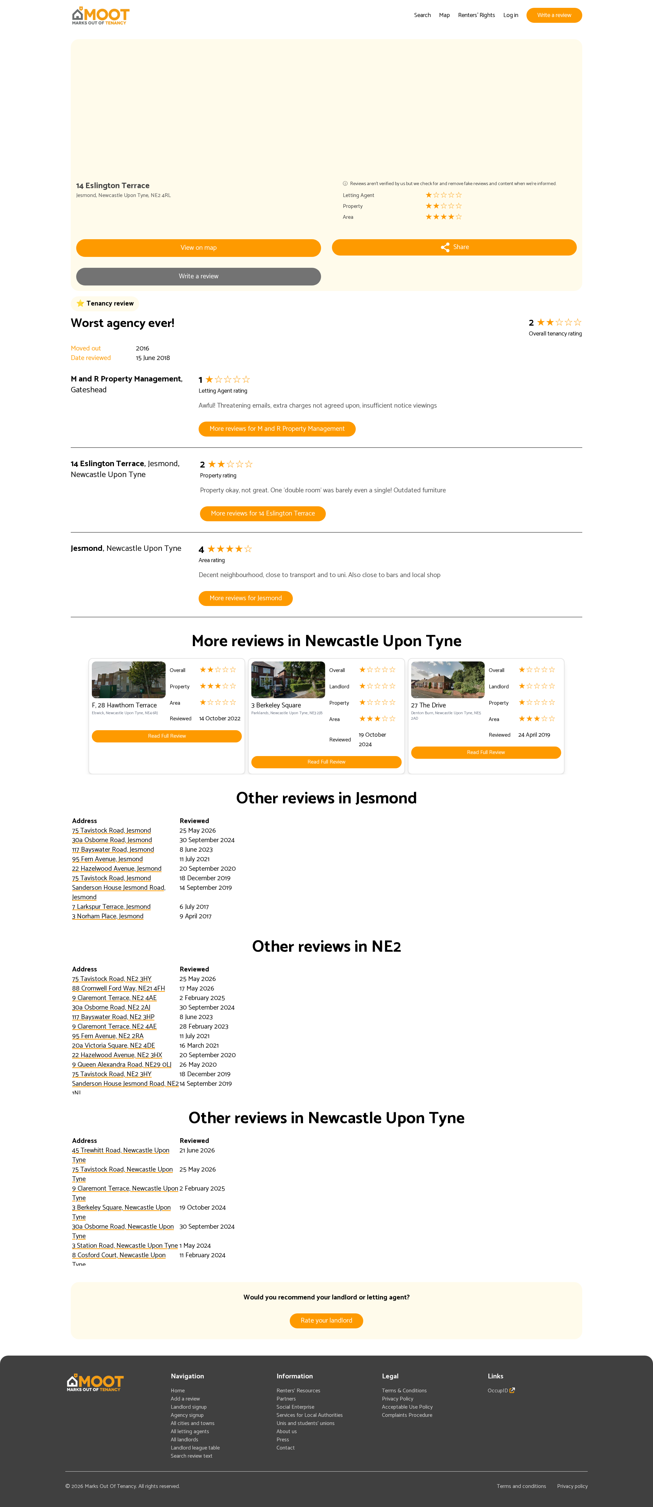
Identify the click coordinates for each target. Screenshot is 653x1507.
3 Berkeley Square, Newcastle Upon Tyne (121, 1212)
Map (444, 15)
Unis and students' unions (306, 1423)
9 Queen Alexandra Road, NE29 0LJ (121, 1064)
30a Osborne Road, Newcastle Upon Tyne (123, 1231)
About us (287, 1431)
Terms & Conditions (404, 1390)
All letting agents (190, 1431)
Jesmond (86, 195)
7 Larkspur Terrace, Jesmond (111, 907)
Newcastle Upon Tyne (123, 195)
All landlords (184, 1439)
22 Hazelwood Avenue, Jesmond (117, 868)
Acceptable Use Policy (407, 1407)
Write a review (554, 15)
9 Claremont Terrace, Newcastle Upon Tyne (125, 1193)
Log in (510, 15)
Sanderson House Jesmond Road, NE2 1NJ (125, 1088)
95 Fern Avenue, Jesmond (107, 859)
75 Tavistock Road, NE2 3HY (112, 979)
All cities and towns (193, 1423)
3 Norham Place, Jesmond (108, 916)
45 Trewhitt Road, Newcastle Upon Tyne (120, 1155)
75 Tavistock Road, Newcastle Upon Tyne (122, 1174)
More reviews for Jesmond (246, 598)
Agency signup (187, 1415)
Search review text (192, 1456)
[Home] (101, 15)
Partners (286, 1399)
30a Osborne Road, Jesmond (112, 840)
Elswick (98, 713)
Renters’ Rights (476, 15)
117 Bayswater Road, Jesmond (113, 849)
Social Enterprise (295, 1407)
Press (283, 1439)
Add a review (185, 1399)
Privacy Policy (397, 1399)
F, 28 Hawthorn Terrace (124, 705)
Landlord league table (195, 1448)
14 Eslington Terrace (107, 464)
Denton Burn (422, 713)
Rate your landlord (326, 1320)
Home (178, 1390)
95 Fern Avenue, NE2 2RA (108, 1036)
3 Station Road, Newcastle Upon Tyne (125, 1245)
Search (422, 15)
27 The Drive (428, 705)
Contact (286, 1448)
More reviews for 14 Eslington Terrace (263, 513)
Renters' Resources (298, 1390)
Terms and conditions (521, 1486)
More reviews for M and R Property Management (277, 429)
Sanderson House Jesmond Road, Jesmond (118, 892)
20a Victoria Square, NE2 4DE (113, 1045)
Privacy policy (572, 1486)
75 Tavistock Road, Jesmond (111, 830)
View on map (199, 247)
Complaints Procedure (407, 1415)
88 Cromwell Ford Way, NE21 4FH (118, 988)
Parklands (260, 713)
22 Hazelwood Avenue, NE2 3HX (117, 1055)
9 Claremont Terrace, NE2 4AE (114, 998)
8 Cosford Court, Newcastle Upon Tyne (119, 1260)
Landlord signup (189, 1407)
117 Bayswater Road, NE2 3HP (113, 1017)
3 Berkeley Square (276, 705)
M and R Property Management (126, 379)
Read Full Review (167, 736)
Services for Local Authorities (310, 1415)
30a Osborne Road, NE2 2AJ (111, 1007)
